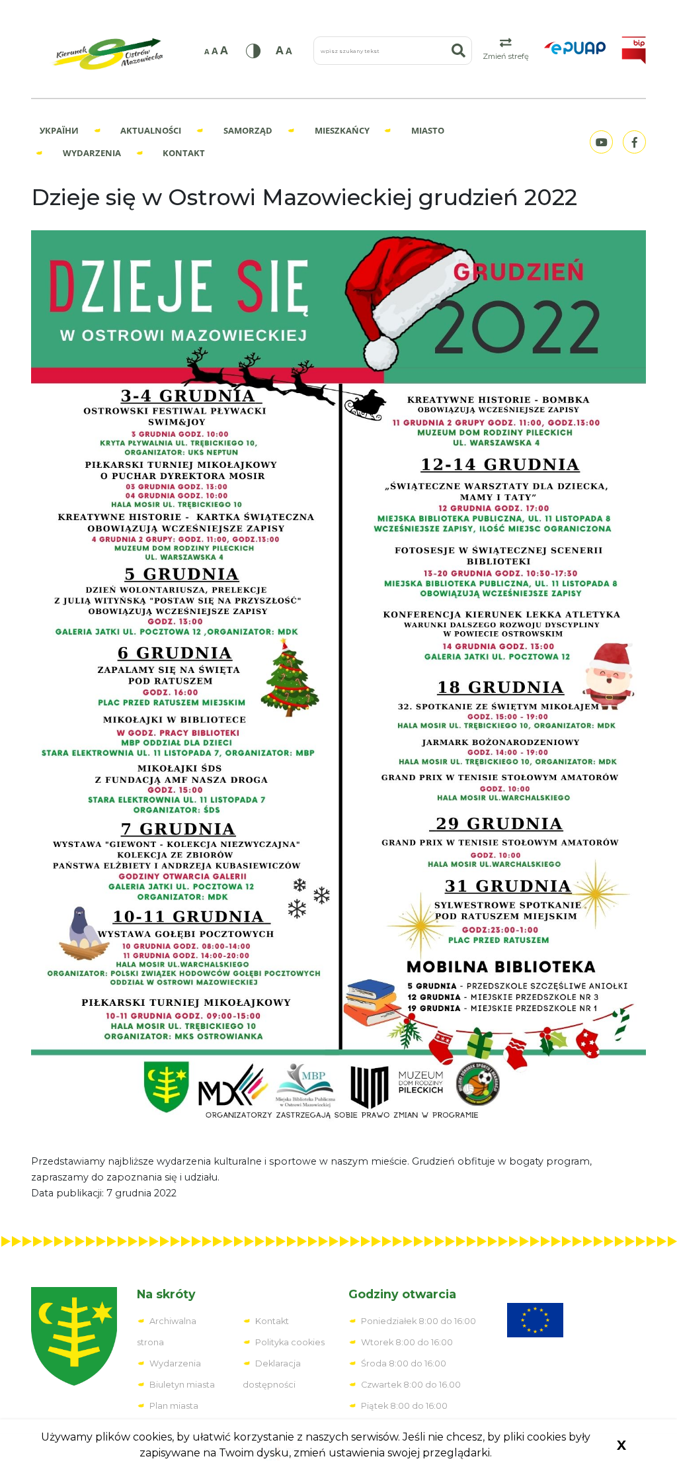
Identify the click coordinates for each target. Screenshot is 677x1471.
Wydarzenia (92, 153)
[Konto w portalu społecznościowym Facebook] (632, 142)
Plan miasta (173, 1406)
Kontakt (184, 153)
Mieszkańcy (342, 130)
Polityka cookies (290, 1342)
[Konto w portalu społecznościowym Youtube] (599, 142)
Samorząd (247, 130)
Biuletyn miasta (182, 1385)
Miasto (427, 130)
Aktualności (150, 130)
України (59, 130)
